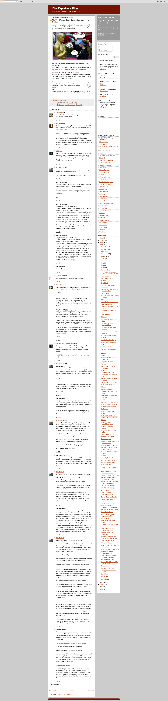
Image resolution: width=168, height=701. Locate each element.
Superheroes (103, 225)
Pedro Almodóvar (104, 220)
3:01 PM (58, 534)
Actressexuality (103, 186)
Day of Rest (104, 283)
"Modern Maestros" (104, 162)
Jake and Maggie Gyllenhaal (107, 203)
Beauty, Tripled (105, 566)
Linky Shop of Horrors (107, 361)
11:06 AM (58, 395)
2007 (56, 69)
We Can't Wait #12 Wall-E (108, 462)
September (104, 254)
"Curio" (101, 153)
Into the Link (104, 576)
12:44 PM (58, 417)
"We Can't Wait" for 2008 (108, 485)
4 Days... (103, 387)
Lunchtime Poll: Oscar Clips (109, 382)
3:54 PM (58, 681)
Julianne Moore (103, 205)
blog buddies (60, 105)
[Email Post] (75, 103)
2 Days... (103, 353)
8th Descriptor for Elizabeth (108, 335)
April (102, 265)
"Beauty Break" (103, 144)
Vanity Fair (103, 69)
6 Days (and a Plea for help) (109, 406)
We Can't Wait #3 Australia (108, 385)
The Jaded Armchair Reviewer (65, 343)
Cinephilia (103, 107)
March (103, 267)
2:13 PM (58, 468)
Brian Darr (59, 123)
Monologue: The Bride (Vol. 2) (109, 402)
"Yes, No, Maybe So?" (105, 184)
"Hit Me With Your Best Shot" (107, 155)
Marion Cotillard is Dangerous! (109, 302)
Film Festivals (103, 198)
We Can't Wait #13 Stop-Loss (109, 465)
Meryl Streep (103, 208)
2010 (101, 240)
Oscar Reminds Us (106, 304)
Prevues (103, 364)
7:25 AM (58, 360)
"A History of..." (103, 142)
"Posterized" (102, 167)
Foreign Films (103, 201)
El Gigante (59, 151)
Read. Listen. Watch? (107, 278)
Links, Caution (105, 293)
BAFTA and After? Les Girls (109, 460)
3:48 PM (58, 626)
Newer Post (52, 690)
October (103, 251)
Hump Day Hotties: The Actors (109, 458)
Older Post (91, 690)
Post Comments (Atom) (63, 694)
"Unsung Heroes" (104, 179)
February (104, 270)
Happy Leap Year (106, 276)
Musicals (102, 213)
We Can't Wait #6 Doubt (107, 411)
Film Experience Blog (65, 8)
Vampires (102, 229)
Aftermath (104, 317)
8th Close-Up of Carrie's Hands (109, 509)
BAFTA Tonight (105, 490)
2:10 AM (58, 340)
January (103, 579)
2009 (101, 242)
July (102, 258)
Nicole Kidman (103, 215)
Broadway (102, 194)
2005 (101, 586)
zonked (54, 87)
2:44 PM (58, 505)
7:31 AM (58, 378)
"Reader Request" (104, 170)
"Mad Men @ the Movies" (106, 160)
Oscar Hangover (105, 314)
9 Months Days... (106, 439)
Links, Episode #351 (106, 434)
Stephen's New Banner (107, 436)
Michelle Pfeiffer (104, 210)
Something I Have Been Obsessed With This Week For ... (109, 374)
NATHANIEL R (60, 167)
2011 (101, 238)
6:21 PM (58, 147)
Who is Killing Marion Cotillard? (110, 445)
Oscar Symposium (70, 105)
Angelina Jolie (103, 189)
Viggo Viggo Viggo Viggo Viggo (110, 549)
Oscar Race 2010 (104, 217)
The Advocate (104, 91)
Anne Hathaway (103, 191)
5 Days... (103, 399)
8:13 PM (58, 232)
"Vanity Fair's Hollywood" (106, 182)
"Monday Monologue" (105, 165)
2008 (101, 245)
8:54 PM (58, 281)
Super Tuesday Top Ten (107, 540)
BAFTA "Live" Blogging (107, 487)
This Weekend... (105, 518)
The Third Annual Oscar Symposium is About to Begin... (108, 570)
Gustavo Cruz (60, 275)
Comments (103, 50)
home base (101, 33)
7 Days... (103, 413)
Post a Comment (56, 684)
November (104, 249)
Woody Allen (102, 232)
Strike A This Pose (106, 299)
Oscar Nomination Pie (107, 494)
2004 (101, 589)
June (103, 261)
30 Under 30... (105, 280)
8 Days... (103, 420)
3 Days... (103, 370)
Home (72, 690)
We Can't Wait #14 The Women (110, 475)
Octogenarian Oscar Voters (108, 503)
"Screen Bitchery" (104, 172)
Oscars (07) (79, 105)
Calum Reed (59, 112)
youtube (112, 33)
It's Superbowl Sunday (107, 559)
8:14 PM (58, 272)
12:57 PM (58, 452)
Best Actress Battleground (108, 342)
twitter (107, 33)
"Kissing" (102, 158)
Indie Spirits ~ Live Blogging (109, 340)
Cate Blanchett (103, 196)
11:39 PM (58, 292)
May (102, 263)
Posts (102, 47)
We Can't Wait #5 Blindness (109, 404)
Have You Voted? (106, 492)
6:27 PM (58, 178)
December (104, 247)
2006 (90, 67)
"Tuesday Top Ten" (104, 177)
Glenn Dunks (59, 284)
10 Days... (104, 455)
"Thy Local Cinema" (106, 543)
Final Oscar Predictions (107, 347)
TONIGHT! (104, 337)
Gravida (103, 355)
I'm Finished (104, 409)
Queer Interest (103, 222)
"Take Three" (103, 174)
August (103, 256)
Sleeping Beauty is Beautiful (109, 497)
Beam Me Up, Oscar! (107, 512)
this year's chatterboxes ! (79, 69)
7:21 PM (58, 200)
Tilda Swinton (103, 227)
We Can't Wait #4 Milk (107, 389)
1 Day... (103, 344)
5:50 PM (58, 120)
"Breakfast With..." (104, 151)
